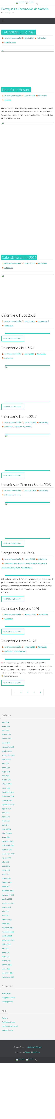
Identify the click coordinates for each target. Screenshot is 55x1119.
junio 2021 (6, 940)
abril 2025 (5, 763)
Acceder (5, 1006)
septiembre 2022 (8, 891)
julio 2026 (5, 710)
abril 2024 (5, 813)
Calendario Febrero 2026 (20, 598)
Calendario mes (10, 41)
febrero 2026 (7, 726)
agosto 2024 (6, 796)
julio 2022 (5, 899)
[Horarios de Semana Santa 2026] (27, 512)
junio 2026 (6, 714)
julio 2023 (5, 850)
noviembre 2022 (8, 882)
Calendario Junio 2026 (19, 255)
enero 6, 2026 (30, 635)
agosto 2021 (6, 932)
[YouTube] (20, 2)
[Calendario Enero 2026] (27, 646)
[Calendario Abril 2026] (27, 378)
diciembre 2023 (7, 829)
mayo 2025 (6, 759)
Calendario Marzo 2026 (18, 410)
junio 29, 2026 (30, 94)
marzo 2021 (6, 948)
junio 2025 (6, 755)
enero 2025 (6, 776)
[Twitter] (30, 2)
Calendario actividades (22, 420)
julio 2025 (5, 751)
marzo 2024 (6, 817)
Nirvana (27, 1040)
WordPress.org (7, 1018)
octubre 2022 (7, 886)
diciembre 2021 (7, 915)
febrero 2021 (7, 952)
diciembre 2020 (7, 960)
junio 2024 (6, 804)
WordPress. (36, 1040)
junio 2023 (6, 854)
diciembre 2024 (7, 780)
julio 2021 (5, 936)
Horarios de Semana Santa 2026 (26, 477)
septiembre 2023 (8, 841)
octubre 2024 (7, 788)
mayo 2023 (6, 858)
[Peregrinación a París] (27, 565)
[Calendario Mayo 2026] (27, 328)
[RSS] (37, 3)
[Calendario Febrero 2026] (27, 615)
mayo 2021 (6, 944)
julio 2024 (5, 800)
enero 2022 (6, 911)
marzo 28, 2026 (30, 416)
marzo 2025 (6, 767)
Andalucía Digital (34, 1034)
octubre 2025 (7, 738)
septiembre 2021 (8, 928)
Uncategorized (43, 317)
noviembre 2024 (8, 784)
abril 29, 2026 (30, 317)
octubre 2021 (7, 923)
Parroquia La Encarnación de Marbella (25, 9)
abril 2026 (5, 718)
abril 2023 (5, 862)
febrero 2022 (7, 907)
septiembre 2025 (8, 743)
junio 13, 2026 (30, 261)
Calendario (8, 608)
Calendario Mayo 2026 (18, 311)
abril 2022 (5, 903)
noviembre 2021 (8, 919)
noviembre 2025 (8, 734)
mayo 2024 (6, 808)
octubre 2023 (7, 837)
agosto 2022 (6, 895)
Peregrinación (26, 558)
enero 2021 (6, 956)
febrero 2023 (7, 870)
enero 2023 (6, 874)
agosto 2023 (6, 845)
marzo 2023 (6, 866)
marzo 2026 (6, 722)
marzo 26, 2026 (30, 483)
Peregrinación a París (17, 544)
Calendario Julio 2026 (18, 31)
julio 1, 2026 (29, 38)
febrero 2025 (7, 771)
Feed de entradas (8, 1010)
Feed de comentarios (10, 1014)
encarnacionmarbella (12, 38)
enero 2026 (6, 730)
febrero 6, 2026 (30, 604)
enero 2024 (6, 825)
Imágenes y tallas (8, 985)
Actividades (41, 38)
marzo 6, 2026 (30, 550)
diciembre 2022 (7, 878)
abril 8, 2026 (29, 349)
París (18, 558)
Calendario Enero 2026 (18, 629)
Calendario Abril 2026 (17, 343)
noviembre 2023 (8, 833)
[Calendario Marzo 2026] (27, 445)
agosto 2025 (6, 747)
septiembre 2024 (8, 792)
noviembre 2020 (8, 965)
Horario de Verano (16, 88)
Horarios (7, 98)
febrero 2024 (7, 821)
